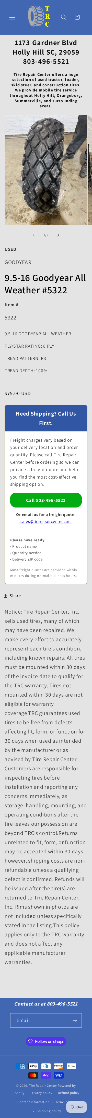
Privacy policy (41, 1093)
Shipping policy (49, 1111)
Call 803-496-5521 (46, 500)
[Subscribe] (75, 1020)
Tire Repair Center (43, 1085)
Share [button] (15, 595)
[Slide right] (58, 235)
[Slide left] (33, 235)
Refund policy (68, 1093)
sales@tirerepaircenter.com (46, 521)
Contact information (33, 1102)
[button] (12, 17)
